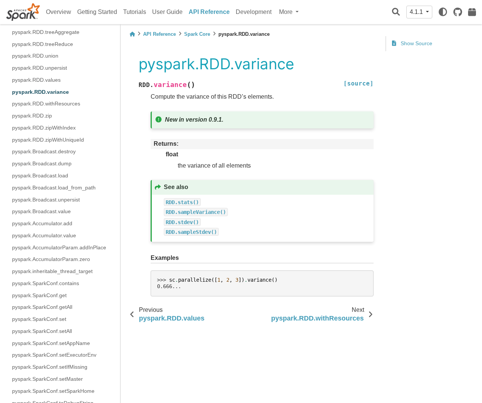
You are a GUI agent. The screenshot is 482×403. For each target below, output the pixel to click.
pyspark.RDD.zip (32, 116)
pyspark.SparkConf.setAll (42, 331)
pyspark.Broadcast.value (41, 211)
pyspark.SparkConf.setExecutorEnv (54, 355)
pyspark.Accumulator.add (42, 223)
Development (254, 12)
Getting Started (97, 12)
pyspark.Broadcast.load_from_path (54, 187)
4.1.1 (417, 12)
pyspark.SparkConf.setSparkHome (53, 391)
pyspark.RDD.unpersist (39, 68)
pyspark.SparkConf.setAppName (51, 343)
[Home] (132, 34)
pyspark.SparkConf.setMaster (47, 379)
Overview (58, 12)
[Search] (396, 12)
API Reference (209, 12)
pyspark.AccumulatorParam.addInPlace (59, 247)
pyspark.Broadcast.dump (42, 163)
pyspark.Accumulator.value (44, 235)
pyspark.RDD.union (35, 56)
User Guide (167, 12)
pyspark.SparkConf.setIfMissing (49, 367)
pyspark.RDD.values (36, 79)
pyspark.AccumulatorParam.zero (51, 259)
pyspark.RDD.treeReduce (42, 44)
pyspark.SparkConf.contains (45, 283)
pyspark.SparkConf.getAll (42, 307)
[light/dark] (442, 12)
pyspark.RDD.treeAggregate (45, 32)
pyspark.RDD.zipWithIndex (44, 127)
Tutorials (134, 12)
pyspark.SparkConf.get (39, 295)
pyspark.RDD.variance (40, 92)
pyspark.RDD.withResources (46, 104)
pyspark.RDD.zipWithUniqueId (48, 139)
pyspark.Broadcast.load (40, 175)
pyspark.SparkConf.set (39, 319)
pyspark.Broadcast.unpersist (46, 199)
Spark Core (197, 34)
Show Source (415, 43)
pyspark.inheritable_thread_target (52, 271)
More (286, 12)
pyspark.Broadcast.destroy (44, 151)
